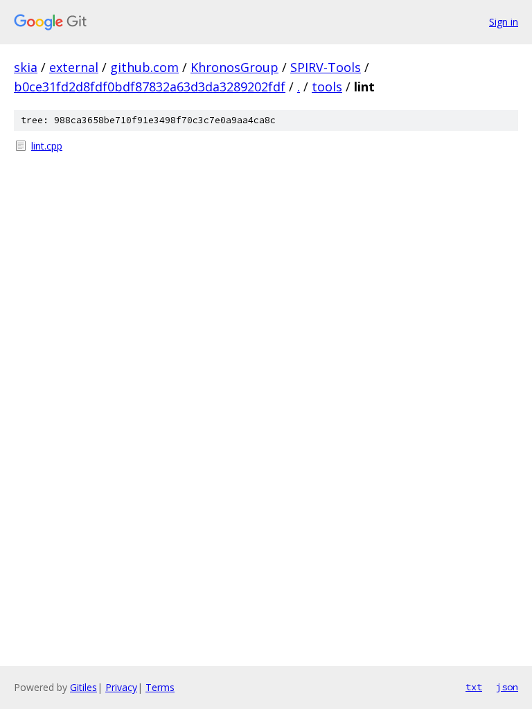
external (73, 67)
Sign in (503, 21)
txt (474, 687)
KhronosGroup (234, 67)
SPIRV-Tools (325, 67)
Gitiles (83, 687)
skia (25, 67)
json (507, 687)
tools (327, 86)
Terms (160, 687)
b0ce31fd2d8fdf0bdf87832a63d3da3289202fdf (149, 86)
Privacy (121, 687)
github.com (144, 67)
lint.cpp (46, 145)
